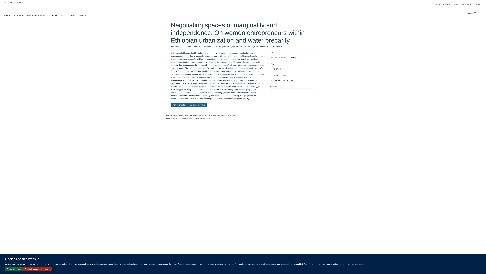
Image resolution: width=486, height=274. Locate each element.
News (72, 15)
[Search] (475, 12)
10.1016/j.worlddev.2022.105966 (283, 57)
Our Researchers (36, 15)
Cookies (462, 4)
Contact (455, 4)
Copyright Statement (171, 118)
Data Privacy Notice (186, 118)
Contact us (470, 4)
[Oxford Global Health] (12, 2)
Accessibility (447, 4)
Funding (53, 15)
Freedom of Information (202, 118)
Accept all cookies (14, 269)
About (7, 15)
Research (19, 15)
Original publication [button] (197, 105)
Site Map (438, 4)
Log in (478, 4)
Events (82, 15)
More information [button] (179, 105)
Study (63, 15)
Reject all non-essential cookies (37, 269)
